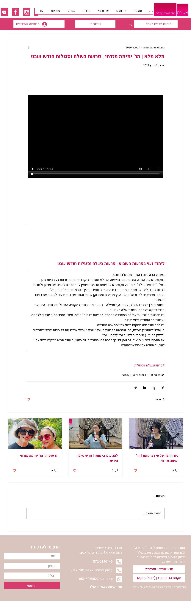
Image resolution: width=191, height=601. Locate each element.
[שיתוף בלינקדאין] (144, 388)
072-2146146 (103, 561)
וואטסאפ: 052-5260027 (96, 578)
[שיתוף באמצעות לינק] (135, 388)
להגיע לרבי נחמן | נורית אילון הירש (97, 458)
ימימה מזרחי (157, 375)
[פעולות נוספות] (28, 47)
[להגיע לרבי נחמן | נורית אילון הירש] (96, 433)
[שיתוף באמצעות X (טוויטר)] (153, 388)
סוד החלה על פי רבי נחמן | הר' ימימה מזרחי (157, 458)
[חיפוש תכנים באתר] (130, 24)
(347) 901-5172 (82, 570)
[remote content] (95, 133)
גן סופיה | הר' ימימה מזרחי (38, 455)
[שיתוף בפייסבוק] (163, 388)
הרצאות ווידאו (139, 375)
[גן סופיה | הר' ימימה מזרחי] (35, 433)
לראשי (125, 375)
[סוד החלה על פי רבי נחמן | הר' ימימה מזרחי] (156, 433)
